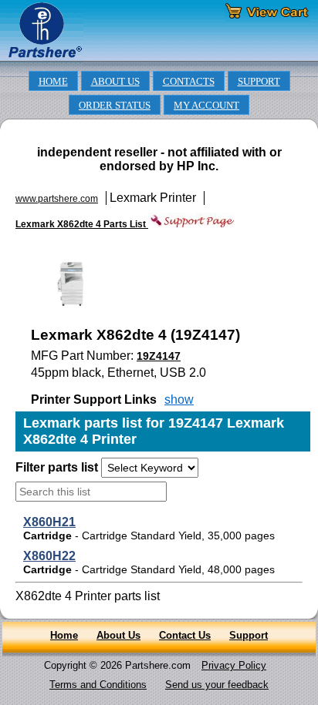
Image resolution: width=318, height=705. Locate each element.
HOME (53, 81)
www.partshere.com (56, 198)
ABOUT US (115, 81)
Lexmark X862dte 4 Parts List (81, 224)
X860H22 (49, 555)
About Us (118, 635)
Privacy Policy (233, 665)
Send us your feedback (217, 684)
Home (64, 635)
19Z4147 (159, 356)
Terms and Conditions (98, 684)
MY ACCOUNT (206, 105)
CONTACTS (189, 81)
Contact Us (185, 635)
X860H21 (49, 522)
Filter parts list (56, 467)
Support (248, 635)
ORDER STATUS (115, 105)
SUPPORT (259, 81)
